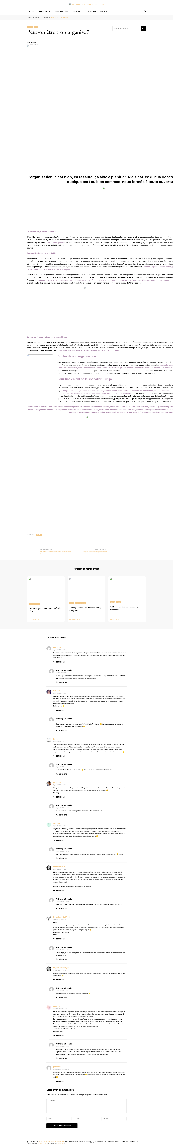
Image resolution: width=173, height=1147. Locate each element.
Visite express (80, 603)
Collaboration (90, 11)
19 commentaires (33, 44)
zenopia (56, 691)
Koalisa (56, 739)
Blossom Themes (43, 1143)
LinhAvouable (59, 867)
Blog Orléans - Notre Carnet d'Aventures (51, 1141)
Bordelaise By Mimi (61, 917)
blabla (39, 534)
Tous (36, 27)
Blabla (30, 27)
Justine (56, 823)
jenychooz (57, 782)
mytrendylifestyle (61, 968)
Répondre (60, 662)
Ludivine (57, 647)
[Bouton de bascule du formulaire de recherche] (145, 11)
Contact (103, 11)
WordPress (60, 1143)
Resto (113, 602)
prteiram (57, 1067)
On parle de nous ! (61, 11)
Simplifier (64, 258)
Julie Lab (57, 1006)
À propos (76, 11)
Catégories (43, 11)
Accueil (32, 11)
